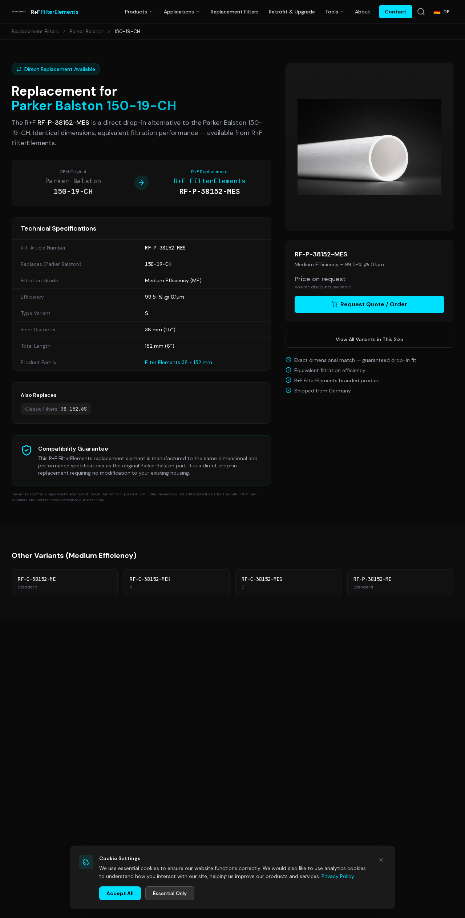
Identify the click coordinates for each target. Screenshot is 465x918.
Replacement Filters (235, 11)
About (362, 11)
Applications (179, 11)
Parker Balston (87, 31)
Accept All (120, 893)
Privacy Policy (338, 876)
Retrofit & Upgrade (292, 11)
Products (136, 11)
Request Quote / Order (373, 304)
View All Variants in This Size (369, 339)
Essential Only (170, 893)
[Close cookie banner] (381, 860)
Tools (331, 11)
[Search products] (421, 11)
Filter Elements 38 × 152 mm (178, 362)
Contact (396, 11)
